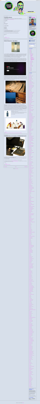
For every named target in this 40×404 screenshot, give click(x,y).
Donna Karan (30, 247)
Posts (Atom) (17, 168)
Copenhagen (30, 238)
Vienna (29, 192)
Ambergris (30, 203)
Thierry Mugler (30, 107)
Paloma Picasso (30, 329)
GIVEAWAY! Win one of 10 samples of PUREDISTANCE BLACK (32, 59)
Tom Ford (30, 98)
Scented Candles (30, 146)
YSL (29, 108)
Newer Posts (5, 166)
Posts (30, 45)
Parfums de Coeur (31, 332)
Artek (29, 212)
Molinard (30, 312)
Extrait (29, 104)
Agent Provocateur (31, 197)
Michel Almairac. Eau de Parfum (32, 309)
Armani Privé (30, 211)
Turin (29, 364)
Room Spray (30, 115)
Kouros (30, 293)
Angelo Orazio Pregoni (31, 206)
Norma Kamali (30, 321)
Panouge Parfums (31, 145)
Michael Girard (30, 308)
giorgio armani (30, 378)
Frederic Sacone (30, 93)
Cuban (29, 240)
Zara (29, 155)
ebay (29, 375)
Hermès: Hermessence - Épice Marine (10, 40)
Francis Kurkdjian (31, 140)
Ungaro (30, 365)
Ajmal (29, 199)
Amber (29, 202)
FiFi (29, 160)
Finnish (30, 254)
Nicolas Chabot (30, 320)
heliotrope (30, 380)
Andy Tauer (30, 102)
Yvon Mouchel (30, 372)
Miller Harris (30, 311)
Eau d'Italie (30, 249)
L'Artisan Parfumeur (31, 294)
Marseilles (30, 305)
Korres (29, 292)
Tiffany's (30, 362)
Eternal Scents (30, 252)
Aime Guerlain (30, 99)
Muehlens (30, 315)
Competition (7, 164)
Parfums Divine (30, 330)
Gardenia (30, 261)
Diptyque (30, 244)
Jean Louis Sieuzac (31, 286)
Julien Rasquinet (30, 289)
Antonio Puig (30, 209)
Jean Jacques (30, 142)
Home (15, 166)
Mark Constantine (31, 304)
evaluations (30, 377)
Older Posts (26, 166)
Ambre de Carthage (31, 204)
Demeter (30, 242)
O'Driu (29, 322)
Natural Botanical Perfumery (32, 317)
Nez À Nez (30, 319)
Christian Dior (30, 113)
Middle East (30, 97)
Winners (30, 153)
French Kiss (30, 259)
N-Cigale (30, 316)
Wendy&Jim (30, 369)
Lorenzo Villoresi (30, 299)
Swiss (29, 106)
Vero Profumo (30, 150)
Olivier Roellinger (30, 325)
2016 (30, 50)
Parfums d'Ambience (31, 331)
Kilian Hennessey (31, 291)
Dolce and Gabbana (31, 246)
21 (29, 194)
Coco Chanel (30, 157)
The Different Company (31, 191)
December (31, 53)
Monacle (30, 314)
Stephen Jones (30, 359)
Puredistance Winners (8, 17)
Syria (29, 361)
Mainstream (30, 303)
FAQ (29, 253)
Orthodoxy (30, 327)
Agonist (30, 198)
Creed (29, 158)
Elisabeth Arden (30, 250)
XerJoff (30, 154)
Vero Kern (30, 149)
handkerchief (30, 379)
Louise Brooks (30, 300)
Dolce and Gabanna (31, 245)
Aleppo (29, 200)
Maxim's (30, 307)
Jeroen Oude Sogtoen (31, 287)
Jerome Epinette (30, 288)
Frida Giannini (30, 260)
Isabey (29, 141)
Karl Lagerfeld (30, 290)
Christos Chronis (30, 156)
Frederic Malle (30, 96)
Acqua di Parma (30, 110)
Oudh (29, 144)
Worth (29, 370)
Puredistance (9, 164)
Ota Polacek (30, 328)
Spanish (30, 147)
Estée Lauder (30, 159)
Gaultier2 (30, 163)
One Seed (30, 326)
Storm (29, 360)
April (30, 64)
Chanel (30, 103)
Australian (30, 100)
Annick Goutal (30, 207)
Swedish (30, 148)
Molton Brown (30, 313)
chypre (29, 193)
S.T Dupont (30, 189)
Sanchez (30, 190)
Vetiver (29, 367)
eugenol (30, 376)
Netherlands (30, 318)
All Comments (31, 46)
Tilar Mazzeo (30, 363)
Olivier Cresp (30, 323)
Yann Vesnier (30, 371)
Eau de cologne (30, 95)
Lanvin (29, 297)
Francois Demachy (31, 258)
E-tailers (30, 248)
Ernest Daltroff (30, 251)
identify (30, 381)
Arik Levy (30, 210)
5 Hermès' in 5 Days (31, 109)
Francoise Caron (30, 162)
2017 (30, 49)
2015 (30, 51)
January (31, 66)
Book (29, 111)
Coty (29, 239)
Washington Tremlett (31, 152)
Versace (30, 151)
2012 (30, 67)
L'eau (29, 295)
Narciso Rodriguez (31, 105)
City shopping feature (31, 92)
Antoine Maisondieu (31, 208)
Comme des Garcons (31, 101)
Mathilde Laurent (30, 306)
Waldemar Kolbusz (31, 368)
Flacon (29, 255)
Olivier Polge (30, 324)
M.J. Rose (30, 302)
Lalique (30, 296)
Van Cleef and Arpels (31, 366)
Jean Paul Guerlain (31, 143)
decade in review (30, 374)
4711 (29, 195)
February (31, 65)
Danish (29, 241)
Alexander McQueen (31, 201)
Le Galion (30, 298)
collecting (30, 373)
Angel (29, 205)
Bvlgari (29, 112)
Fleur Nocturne (30, 256)
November (31, 54)
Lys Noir (30, 301)
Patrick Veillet (30, 333)
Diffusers (30, 243)
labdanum (30, 382)
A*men (29, 196)
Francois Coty (30, 161)
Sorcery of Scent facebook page (11, 19)
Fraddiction (30, 257)
